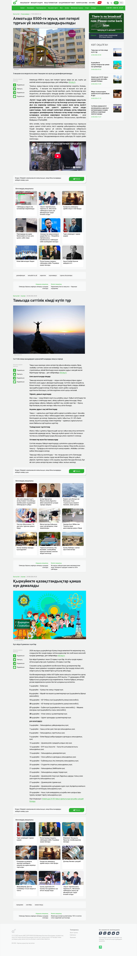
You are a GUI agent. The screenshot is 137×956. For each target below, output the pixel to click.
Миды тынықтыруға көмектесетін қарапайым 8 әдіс (100, 94)
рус (121, 3)
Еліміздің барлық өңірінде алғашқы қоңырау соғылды (33, 287)
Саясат (22, 8)
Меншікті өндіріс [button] (37, 3)
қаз (116, 3)
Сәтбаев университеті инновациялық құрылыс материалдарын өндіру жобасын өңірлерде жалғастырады (100, 110)
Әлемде (93, 8)
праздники (19, 905)
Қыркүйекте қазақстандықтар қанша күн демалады (100, 64)
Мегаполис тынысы (77, 8)
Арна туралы (74, 932)
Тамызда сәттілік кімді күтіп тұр (99, 51)
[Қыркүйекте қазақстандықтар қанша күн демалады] (117, 64)
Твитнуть (20, 89)
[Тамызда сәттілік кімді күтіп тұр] (117, 52)
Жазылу (77, 179)
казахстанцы (39, 905)
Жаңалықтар (24, 3)
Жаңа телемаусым (50, 3)
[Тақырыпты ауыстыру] (111, 2)
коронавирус (53, 275)
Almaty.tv (72, 82)
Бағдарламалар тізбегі (67, 3)
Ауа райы (92, 3)
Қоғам (67, 8)
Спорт (87, 8)
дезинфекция (20, 275)
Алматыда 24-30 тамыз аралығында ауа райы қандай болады (99, 79)
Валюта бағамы (81, 3)
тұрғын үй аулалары (66, 275)
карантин (43, 275)
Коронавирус (25, 14)
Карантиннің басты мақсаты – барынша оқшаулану (64, 287)
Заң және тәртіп (53, 8)
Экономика (30, 8)
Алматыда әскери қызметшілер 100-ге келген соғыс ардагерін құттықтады (66, 917)
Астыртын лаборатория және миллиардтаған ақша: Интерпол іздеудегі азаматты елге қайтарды (65, 567)
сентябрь (29, 905)
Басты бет (16, 14)
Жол (61, 8)
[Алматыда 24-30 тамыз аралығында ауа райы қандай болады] (117, 79)
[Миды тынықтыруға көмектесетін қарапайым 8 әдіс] (117, 93)
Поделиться (20, 85)
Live (99, 2)
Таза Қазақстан (41, 8)
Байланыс (73, 935)
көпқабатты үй (32, 275)
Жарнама (73, 937)
